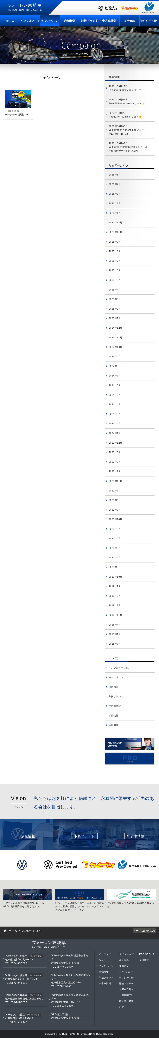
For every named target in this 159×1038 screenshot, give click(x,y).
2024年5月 (115, 395)
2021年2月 (115, 509)
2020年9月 (115, 529)
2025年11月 (115, 232)
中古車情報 (115, 706)
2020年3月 (115, 567)
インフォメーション (120, 667)
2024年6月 (115, 385)
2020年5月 (115, 548)
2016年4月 (115, 624)
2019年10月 (115, 577)
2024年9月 (115, 356)
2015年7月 (115, 643)
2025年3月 (115, 299)
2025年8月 (115, 251)
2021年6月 (115, 500)
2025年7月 (115, 261)
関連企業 (124, 966)
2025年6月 (115, 270)
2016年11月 (115, 615)
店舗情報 (113, 686)
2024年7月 (115, 375)
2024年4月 (115, 404)
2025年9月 (115, 241)
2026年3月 (115, 193)
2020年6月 (115, 538)
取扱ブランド (116, 696)
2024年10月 (115, 347)
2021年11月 (115, 481)
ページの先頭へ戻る (144, 930)
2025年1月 (115, 318)
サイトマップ (126, 954)
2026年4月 (115, 184)
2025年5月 (115, 280)
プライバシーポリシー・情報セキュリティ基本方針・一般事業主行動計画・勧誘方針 (126, 989)
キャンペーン (116, 677)
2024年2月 (115, 423)
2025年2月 (115, 308)
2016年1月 (115, 634)
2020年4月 (115, 557)
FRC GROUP (146, 954)
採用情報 (113, 715)
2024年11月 (115, 337)
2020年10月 (115, 519)
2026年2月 (115, 203)
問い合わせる (36, 956)
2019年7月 (115, 586)
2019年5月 (115, 596)
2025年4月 (115, 289)
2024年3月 (115, 414)
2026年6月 (115, 174)
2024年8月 (115, 366)
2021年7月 (115, 490)
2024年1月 (115, 433)
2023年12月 (115, 442)
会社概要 (113, 725)
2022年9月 (115, 462)
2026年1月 (115, 213)
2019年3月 (115, 605)
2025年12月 (115, 222)
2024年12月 (115, 327)
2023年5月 (115, 452)
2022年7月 (115, 471)
